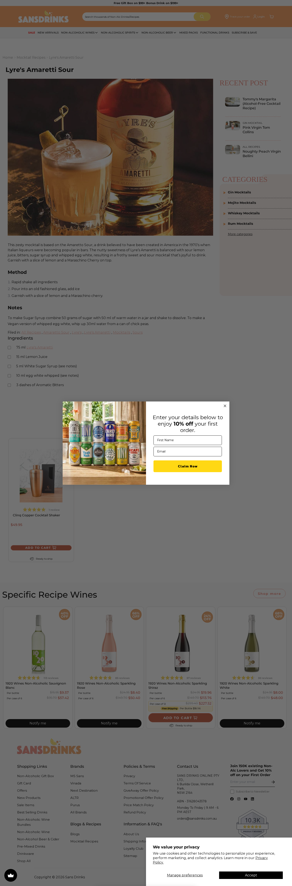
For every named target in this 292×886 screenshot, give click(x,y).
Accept (251, 875)
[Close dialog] (225, 406)
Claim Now (188, 466)
